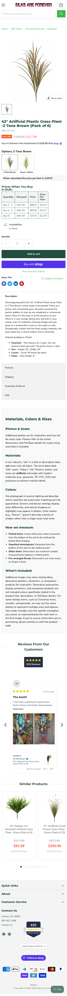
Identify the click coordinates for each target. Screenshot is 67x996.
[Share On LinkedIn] (15, 283)
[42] (7, 109)
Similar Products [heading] (33, 784)
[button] (23, 728)
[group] (19, 825)
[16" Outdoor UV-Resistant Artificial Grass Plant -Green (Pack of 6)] (19, 808)
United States (32, 946)
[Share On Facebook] (4, 283)
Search (33, 985)
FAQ (7, 395)
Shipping (9, 376)
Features (9, 367)
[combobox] (29, 13)
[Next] (61, 725)
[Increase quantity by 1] (29, 243)
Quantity (6, 237)
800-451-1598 (9, 920)
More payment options (33, 271)
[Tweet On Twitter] (9, 283)
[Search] (61, 13)
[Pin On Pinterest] (21, 283)
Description (11, 296)
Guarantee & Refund (15, 386)
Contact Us (7, 924)
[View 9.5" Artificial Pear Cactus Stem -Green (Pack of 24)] (49, 760)
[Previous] (5, 725)
